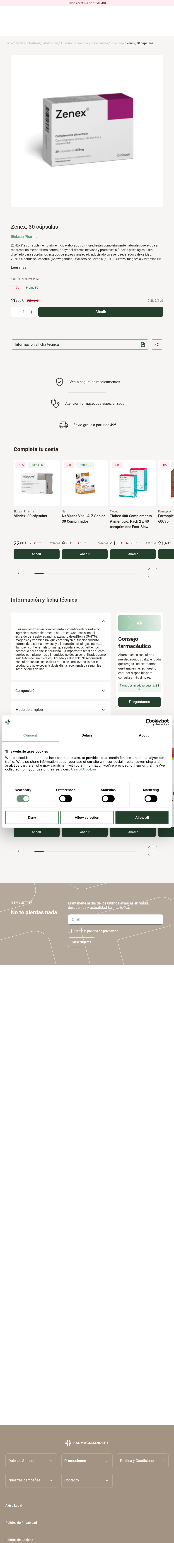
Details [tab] (87, 735)
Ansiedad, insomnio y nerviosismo (84, 43)
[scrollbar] (85, 573)
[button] (87, 1460)
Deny (32, 817)
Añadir (36, 554)
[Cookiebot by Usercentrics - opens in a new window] (149, 722)
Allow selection (87, 817)
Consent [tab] (30, 735)
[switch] (65, 798)
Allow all (142, 817)
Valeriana (117, 43)
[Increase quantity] (31, 312)
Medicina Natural (28, 43)
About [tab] (144, 735)
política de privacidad (102, 931)
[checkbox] (70, 931)
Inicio (9, 43)
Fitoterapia (50, 43)
